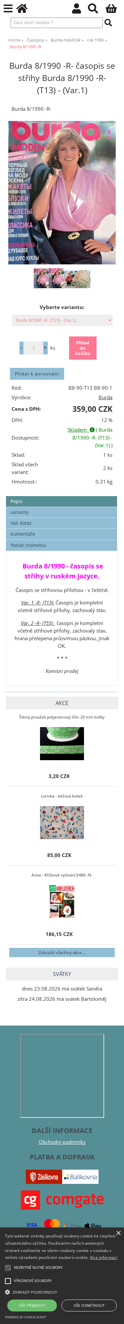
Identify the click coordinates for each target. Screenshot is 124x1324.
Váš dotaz (21, 523)
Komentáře (23, 534)
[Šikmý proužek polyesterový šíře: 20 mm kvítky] (62, 743)
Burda (105, 397)
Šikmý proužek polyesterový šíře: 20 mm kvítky (61, 717)
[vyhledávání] (96, 10)
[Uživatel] (80, 10)
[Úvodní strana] (25, 10)
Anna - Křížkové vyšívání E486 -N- (61, 875)
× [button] (118, 1233)
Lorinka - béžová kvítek (62, 796)
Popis (16, 501)
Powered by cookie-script (25, 1317)
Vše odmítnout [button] (89, 1305)
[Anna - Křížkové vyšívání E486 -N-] (62, 901)
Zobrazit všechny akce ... (62, 952)
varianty (19, 512)
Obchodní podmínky (62, 1142)
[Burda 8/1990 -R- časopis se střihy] (62, 192)
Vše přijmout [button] (32, 1305)
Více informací (103, 1257)
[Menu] (8, 9)
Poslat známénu (28, 545)
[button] (62, 1292)
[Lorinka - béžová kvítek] (62, 822)
